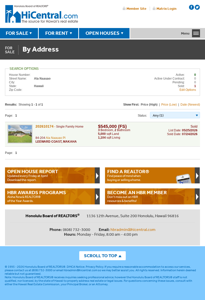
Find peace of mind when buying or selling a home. (128, 175)
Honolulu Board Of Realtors (41, 14)
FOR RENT (56, 33)
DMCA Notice (75, 267)
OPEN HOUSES (103, 33)
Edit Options (188, 90)
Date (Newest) (190, 104)
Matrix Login (166, 9)
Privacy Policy (94, 267)
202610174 (45, 126)
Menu (185, 33)
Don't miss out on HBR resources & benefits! (137, 196)
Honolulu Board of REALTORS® (45, 267)
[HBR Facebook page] (191, 7)
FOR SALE (17, 33)
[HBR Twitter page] (197, 7)
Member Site (136, 9)
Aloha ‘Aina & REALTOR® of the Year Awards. (36, 196)
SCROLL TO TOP (100, 255)
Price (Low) (169, 104)
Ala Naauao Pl (56, 138)
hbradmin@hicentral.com (133, 229)
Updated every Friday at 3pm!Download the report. (32, 175)
